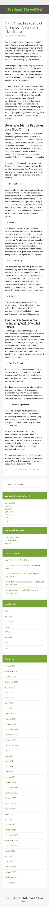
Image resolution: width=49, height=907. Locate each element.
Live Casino (9, 622)
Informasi (8, 616)
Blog (6, 611)
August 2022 (10, 851)
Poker (7, 627)
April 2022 (9, 856)
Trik (37, 469)
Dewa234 (8, 509)
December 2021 (11, 877)
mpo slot (8, 543)
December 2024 (11, 729)
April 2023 (9, 819)
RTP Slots (18, 469)
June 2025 (9, 698)
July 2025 (9, 692)
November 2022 (11, 840)
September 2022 (11, 846)
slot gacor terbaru (12, 537)
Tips (34, 469)
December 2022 (11, 835)
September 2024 (11, 745)
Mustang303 (10, 503)
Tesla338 (8, 506)
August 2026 (10, 666)
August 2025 (10, 687)
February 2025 (10, 719)
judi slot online (10, 540)
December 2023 (11, 788)
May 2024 (9, 761)
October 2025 (10, 677)
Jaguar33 (8, 521)
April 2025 (9, 708)
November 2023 (11, 793)
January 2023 (10, 830)
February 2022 (10, 867)
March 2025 (9, 714)
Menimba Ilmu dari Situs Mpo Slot (18, 560)
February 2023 (10, 825)
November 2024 (11, 735)
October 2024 (10, 740)
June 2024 (9, 756)
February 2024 (10, 777)
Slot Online (27, 469)
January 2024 (10, 782)
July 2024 (9, 751)
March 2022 (9, 861)
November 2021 (11, 883)
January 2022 (10, 872)
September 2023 (11, 803)
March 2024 (9, 772)
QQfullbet (8, 518)
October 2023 (10, 798)
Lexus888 (9, 515)
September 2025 (11, 682)
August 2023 (10, 809)
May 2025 (9, 703)
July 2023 (9, 814)
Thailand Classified (24, 9)
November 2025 (11, 671)
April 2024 (9, 766)
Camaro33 (9, 512)
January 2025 (10, 724)
